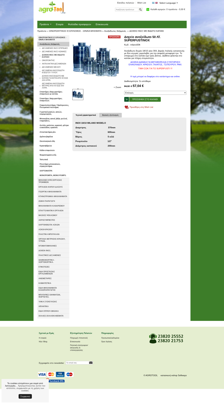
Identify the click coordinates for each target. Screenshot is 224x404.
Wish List (141, 3)
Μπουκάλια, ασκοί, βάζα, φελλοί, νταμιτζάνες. (53, 120)
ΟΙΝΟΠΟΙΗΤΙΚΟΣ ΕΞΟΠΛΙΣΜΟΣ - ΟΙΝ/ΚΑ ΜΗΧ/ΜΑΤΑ (75, 31)
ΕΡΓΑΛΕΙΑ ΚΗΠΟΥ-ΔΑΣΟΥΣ (51, 187)
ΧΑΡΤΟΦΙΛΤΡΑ (46, 171)
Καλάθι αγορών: (168, 9)
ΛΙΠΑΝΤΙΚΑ (44, 306)
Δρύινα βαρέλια (46, 137)
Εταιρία (59, 24)
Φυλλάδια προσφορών (79, 24)
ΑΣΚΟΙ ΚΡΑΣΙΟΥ (45, 229)
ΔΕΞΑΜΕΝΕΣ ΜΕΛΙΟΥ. (51, 67)
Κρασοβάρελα (46, 146)
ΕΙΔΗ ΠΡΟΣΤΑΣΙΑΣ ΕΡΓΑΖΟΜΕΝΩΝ (47, 273)
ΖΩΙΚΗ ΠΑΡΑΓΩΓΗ (47, 201)
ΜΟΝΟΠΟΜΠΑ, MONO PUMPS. (53, 175)
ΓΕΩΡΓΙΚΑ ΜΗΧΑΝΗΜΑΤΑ (50, 192)
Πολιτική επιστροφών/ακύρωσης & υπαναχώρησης (79, 347)
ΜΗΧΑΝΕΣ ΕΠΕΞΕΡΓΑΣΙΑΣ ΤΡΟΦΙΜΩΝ (50, 181)
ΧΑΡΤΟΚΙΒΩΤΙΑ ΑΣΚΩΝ (49, 225)
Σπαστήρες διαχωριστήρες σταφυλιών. (51, 99)
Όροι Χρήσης (106, 342)
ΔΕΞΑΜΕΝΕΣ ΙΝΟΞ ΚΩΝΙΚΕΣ (54, 51)
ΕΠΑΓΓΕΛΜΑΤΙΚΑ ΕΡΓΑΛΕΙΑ (51, 211)
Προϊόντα (44, 24)
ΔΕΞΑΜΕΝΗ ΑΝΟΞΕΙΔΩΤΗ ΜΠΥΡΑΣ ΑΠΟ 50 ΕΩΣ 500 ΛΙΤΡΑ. (53, 86)
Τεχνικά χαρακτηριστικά (86, 115)
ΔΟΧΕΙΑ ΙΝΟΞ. (45, 251)
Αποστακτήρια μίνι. (48, 132)
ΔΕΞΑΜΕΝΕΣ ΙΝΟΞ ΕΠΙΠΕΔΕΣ (55, 48)
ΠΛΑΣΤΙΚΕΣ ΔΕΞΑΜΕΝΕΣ (50, 255)
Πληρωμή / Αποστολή (79, 338)
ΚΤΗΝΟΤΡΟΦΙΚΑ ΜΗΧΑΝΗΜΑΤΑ (53, 196)
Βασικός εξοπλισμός (110, 115)
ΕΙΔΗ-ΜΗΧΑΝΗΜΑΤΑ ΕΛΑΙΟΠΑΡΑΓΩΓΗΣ (48, 289)
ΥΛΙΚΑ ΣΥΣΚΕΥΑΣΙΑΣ (48, 302)
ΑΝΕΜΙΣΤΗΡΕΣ (45, 278)
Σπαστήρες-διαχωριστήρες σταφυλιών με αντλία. (51, 93)
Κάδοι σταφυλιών (47, 150)
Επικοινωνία (102, 24)
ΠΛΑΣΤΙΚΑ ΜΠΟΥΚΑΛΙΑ (49, 234)
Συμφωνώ (25, 396)
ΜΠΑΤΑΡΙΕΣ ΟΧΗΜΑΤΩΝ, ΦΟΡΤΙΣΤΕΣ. (49, 296)
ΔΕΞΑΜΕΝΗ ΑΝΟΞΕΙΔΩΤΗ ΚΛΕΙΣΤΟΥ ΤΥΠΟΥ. (53, 71)
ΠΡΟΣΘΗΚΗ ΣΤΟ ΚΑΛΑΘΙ (145, 99)
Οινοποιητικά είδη (47, 141)
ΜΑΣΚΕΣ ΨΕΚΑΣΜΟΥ (48, 215)
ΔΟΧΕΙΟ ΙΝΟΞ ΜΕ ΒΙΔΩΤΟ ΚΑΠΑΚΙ (146, 31)
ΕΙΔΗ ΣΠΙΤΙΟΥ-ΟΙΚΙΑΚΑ (49, 311)
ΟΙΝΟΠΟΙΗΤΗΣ (48, 60)
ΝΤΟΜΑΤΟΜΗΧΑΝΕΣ (48, 246)
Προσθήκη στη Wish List (141, 107)
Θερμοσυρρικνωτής (48, 155)
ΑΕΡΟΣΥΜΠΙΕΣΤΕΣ (47, 220)
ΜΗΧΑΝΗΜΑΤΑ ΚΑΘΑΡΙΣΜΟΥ (52, 206)
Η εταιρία (42, 338)
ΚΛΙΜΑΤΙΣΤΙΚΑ (45, 283)
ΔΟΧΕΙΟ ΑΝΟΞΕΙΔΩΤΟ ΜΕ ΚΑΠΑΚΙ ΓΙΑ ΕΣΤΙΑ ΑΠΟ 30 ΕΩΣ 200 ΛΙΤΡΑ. (55, 78)
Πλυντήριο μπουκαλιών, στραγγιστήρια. (50, 165)
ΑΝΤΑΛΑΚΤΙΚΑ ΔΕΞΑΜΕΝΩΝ (54, 64)
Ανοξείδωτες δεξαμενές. (115, 31)
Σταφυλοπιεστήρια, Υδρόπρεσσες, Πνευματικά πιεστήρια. (54, 106)
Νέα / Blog (43, 342)
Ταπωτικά (44, 159)
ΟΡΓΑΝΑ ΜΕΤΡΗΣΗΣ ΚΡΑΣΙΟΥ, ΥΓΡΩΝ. (52, 240)
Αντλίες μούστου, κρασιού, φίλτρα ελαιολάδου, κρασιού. (54, 126)
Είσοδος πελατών (125, 3)
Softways (182, 375)
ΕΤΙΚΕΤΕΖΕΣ (44, 267)
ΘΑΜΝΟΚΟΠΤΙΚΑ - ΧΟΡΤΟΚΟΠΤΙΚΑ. (47, 261)
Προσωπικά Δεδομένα (110, 338)
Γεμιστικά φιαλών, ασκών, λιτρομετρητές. (51, 113)
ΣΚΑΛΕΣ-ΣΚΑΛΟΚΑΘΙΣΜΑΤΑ (51, 316)
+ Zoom (117, 87)
